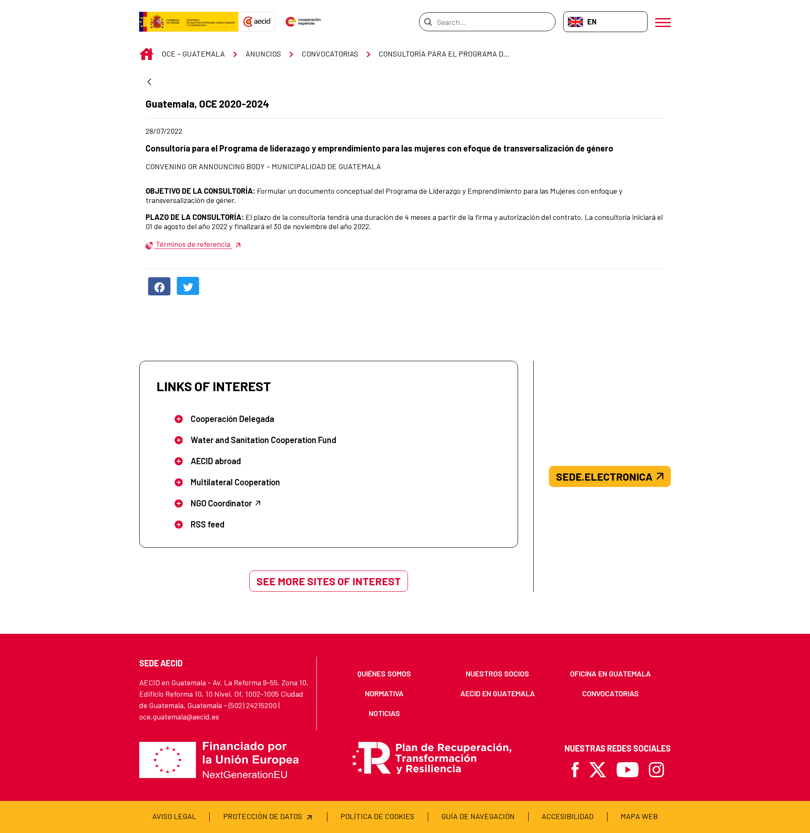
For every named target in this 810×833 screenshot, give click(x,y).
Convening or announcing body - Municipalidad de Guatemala (263, 166)
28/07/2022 (204, 130)
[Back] (149, 82)
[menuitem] (384, 673)
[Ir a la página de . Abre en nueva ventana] (256, 22)
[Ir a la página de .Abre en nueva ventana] (188, 22)
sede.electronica (604, 476)
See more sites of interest (328, 581)
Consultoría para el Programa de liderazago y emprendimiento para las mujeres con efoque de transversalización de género (379, 148)
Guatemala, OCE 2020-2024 (207, 104)
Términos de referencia (193, 244)
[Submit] (428, 21)
